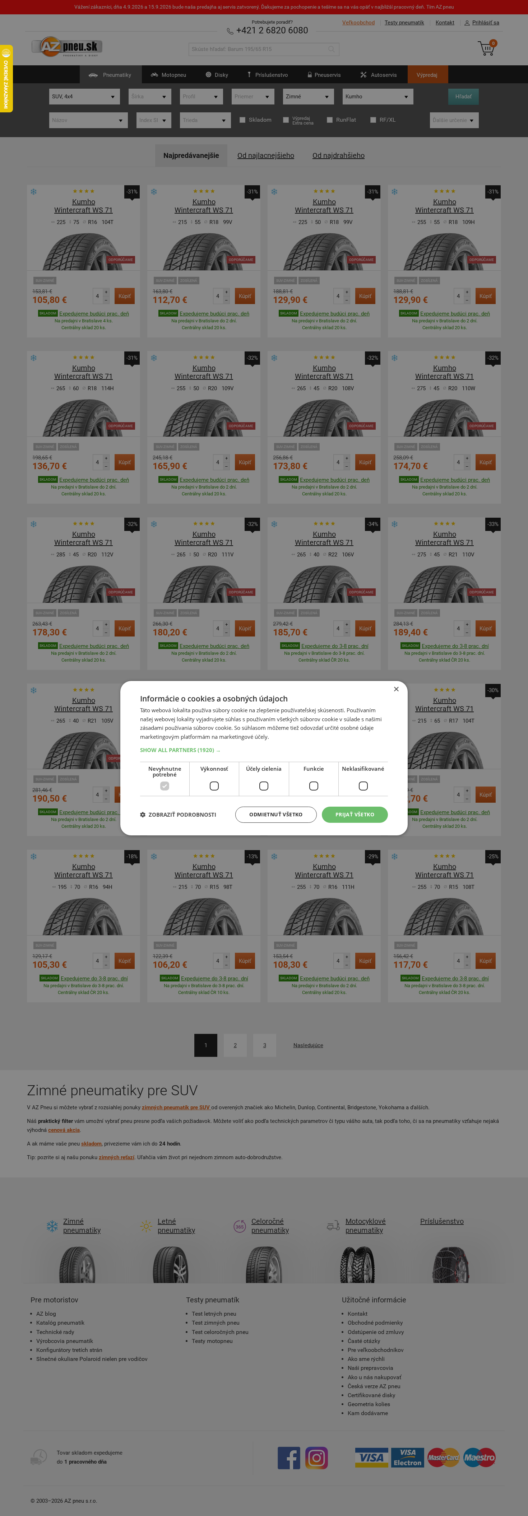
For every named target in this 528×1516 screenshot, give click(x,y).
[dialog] (264, 758)
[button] (264, 750)
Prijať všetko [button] (354, 814)
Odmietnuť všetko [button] (275, 814)
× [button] (396, 689)
